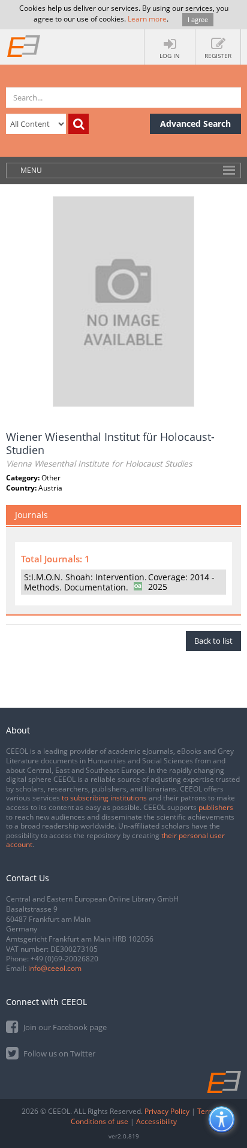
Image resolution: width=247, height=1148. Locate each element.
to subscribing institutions (104, 798)
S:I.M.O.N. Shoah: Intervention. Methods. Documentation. (85, 581)
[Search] (78, 124)
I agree (198, 19)
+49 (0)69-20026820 (64, 959)
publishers (215, 807)
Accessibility (156, 1121)
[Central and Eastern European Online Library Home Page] (24, 45)
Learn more (147, 19)
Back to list (213, 640)
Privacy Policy (166, 1111)
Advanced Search (195, 123)
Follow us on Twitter (58, 1053)
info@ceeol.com (55, 968)
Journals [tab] (31, 514)
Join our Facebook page (64, 1027)
